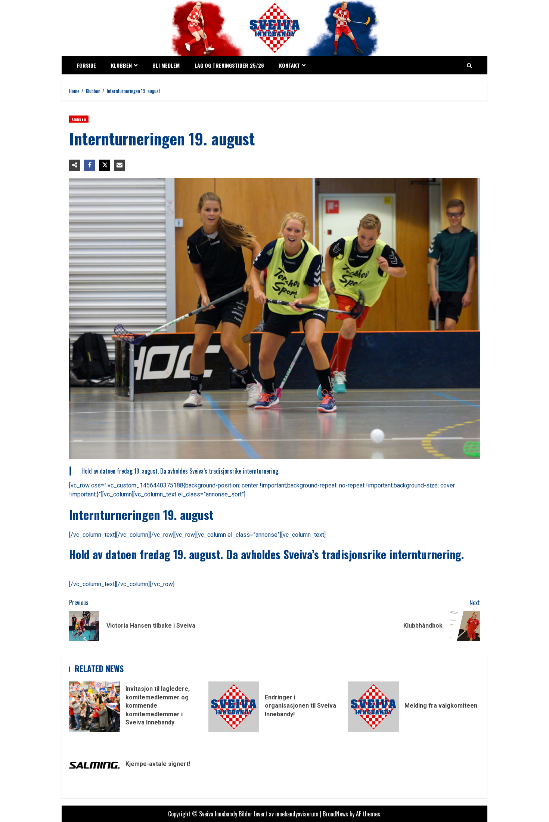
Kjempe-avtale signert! (94, 765)
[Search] (469, 65)
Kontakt (289, 65)
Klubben (121, 65)
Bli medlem (166, 65)
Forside (86, 65)
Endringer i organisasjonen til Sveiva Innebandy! (233, 706)
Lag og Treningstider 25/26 (229, 65)
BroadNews (335, 813)
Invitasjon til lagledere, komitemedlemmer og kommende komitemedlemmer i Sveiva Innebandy (94, 706)
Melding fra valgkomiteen (373, 706)
